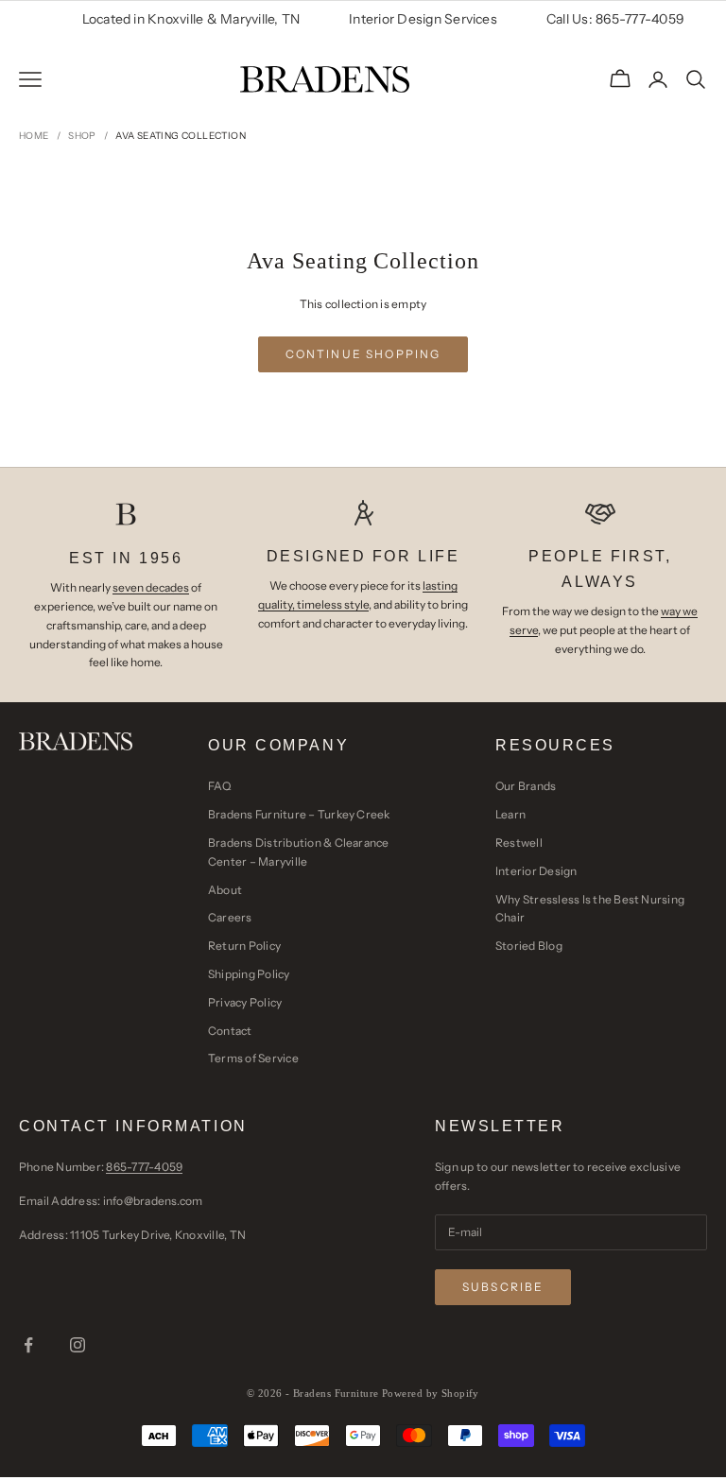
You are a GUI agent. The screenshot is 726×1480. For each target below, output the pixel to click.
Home (34, 135)
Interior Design (536, 871)
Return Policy (244, 945)
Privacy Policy (245, 1002)
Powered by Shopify (430, 1393)
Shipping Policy (249, 974)
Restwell (519, 842)
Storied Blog (528, 945)
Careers (230, 917)
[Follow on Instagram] (77, 1344)
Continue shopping (363, 354)
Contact (230, 1031)
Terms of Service (253, 1058)
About (225, 890)
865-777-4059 (144, 1167)
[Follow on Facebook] (28, 1344)
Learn (510, 814)
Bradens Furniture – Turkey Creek (299, 814)
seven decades (150, 587)
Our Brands (525, 786)
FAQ (220, 786)
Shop (82, 135)
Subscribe (503, 1287)
